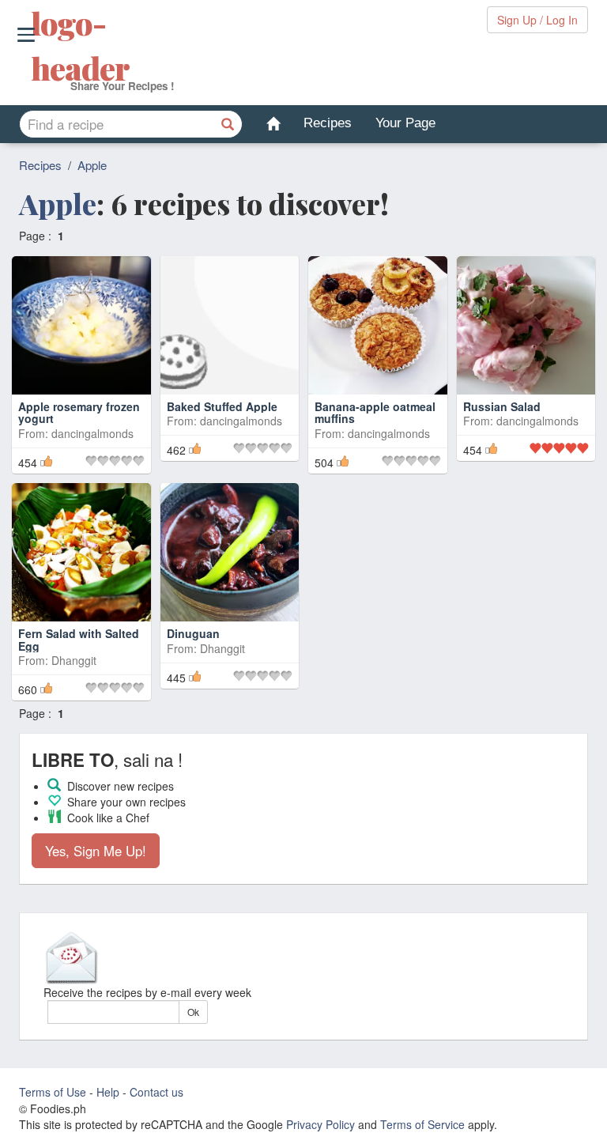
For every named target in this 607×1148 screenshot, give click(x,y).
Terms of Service (422, 1124)
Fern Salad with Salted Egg (78, 639)
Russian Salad (502, 406)
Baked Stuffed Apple (222, 406)
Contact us (156, 1092)
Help (107, 1092)
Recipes (328, 122)
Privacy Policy (320, 1124)
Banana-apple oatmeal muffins (375, 412)
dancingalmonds (92, 433)
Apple (92, 165)
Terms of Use (52, 1092)
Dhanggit (73, 660)
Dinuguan (193, 633)
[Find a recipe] (228, 124)
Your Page (405, 122)
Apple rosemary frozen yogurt (79, 412)
